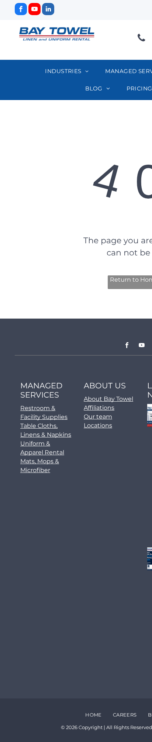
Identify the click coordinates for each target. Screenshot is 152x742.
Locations (98, 425)
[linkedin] (48, 10)
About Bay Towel (108, 398)
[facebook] (21, 10)
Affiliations (99, 407)
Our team (98, 416)
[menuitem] (69, 71)
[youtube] (34, 10)
